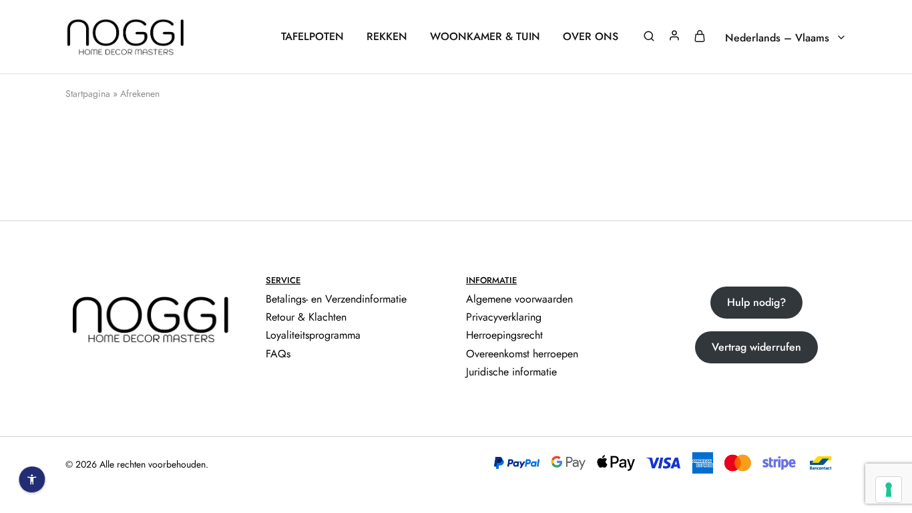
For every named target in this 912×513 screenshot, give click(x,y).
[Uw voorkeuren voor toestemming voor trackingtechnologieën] (888, 489)
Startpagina (87, 93)
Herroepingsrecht (504, 335)
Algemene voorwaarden (519, 299)
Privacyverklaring (503, 317)
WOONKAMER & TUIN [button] (485, 36)
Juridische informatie (511, 371)
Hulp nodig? (756, 302)
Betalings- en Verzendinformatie (336, 299)
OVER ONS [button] (590, 36)
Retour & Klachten (306, 317)
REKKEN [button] (387, 36)
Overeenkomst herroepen (522, 353)
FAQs (278, 353)
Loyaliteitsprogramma (313, 335)
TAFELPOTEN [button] (312, 36)
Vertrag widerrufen (756, 347)
